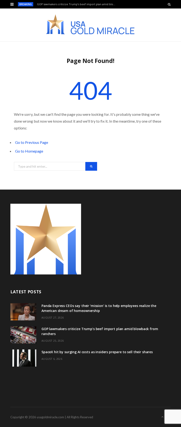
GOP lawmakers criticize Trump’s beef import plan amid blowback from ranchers (78, 4)
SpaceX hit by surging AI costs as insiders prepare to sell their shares (97, 352)
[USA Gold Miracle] (90, 25)
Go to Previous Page (31, 142)
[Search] (169, 4)
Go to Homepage (29, 151)
